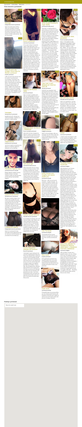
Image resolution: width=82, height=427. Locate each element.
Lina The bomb (46, 231)
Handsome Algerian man (12, 169)
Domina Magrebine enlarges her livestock (30, 248)
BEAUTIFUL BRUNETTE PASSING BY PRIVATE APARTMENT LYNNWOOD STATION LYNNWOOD (68, 246)
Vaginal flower (9, 141)
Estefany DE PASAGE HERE (30, 90)
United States (14, 4)
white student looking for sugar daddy (50, 23)
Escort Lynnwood (29, 41)
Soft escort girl (28, 164)
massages (8, 112)
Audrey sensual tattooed (31, 215)
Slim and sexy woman (67, 98)
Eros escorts (7, 4)
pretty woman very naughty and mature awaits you (48, 175)
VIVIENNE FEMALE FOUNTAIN (66, 163)
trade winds (45, 288)
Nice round (45, 255)
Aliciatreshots (46, 129)
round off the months (12, 194)
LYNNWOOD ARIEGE (11, 227)
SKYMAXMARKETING (9, 1)
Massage (8, 23)
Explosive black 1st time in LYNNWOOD (31, 128)
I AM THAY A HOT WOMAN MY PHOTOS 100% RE (49, 85)
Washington (21, 4)
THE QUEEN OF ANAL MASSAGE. (67, 37)
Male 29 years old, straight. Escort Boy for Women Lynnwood (12, 71)
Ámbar (62, 133)
